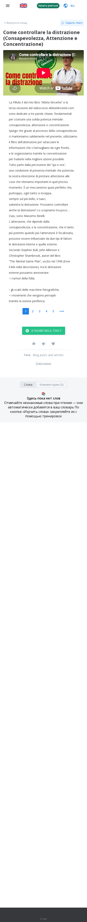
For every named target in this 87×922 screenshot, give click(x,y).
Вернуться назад (16, 23)
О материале (43, 363)
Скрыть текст (74, 22)
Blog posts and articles (48, 355)
